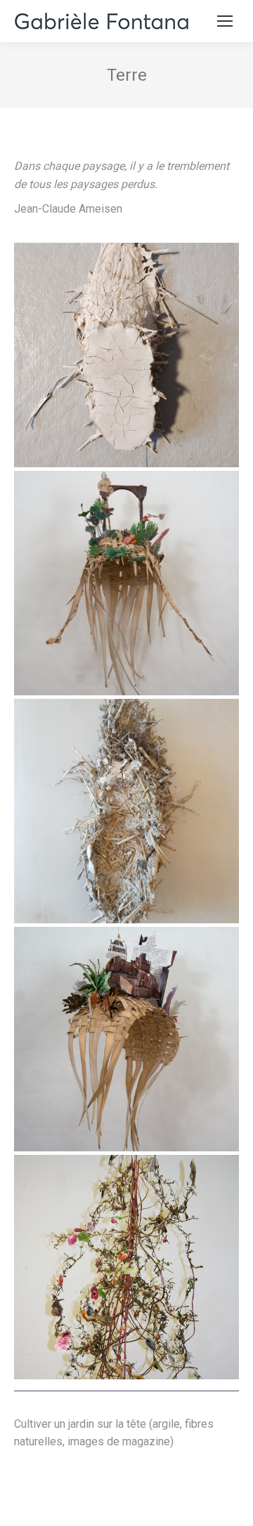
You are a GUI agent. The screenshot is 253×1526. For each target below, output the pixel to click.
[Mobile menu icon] (225, 21)
